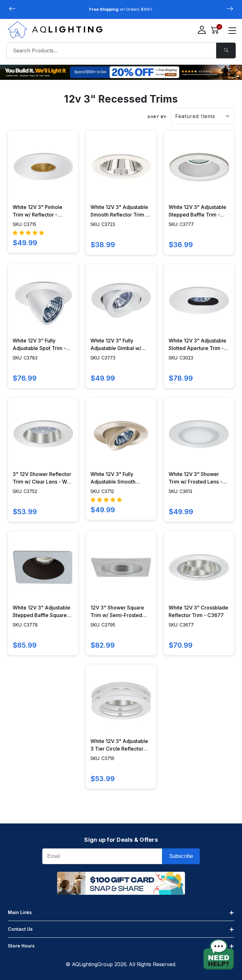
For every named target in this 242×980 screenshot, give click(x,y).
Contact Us (20, 929)
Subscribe (181, 856)
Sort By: (157, 117)
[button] (230, 9)
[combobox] (121, 50)
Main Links (20, 912)
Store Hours (21, 945)
